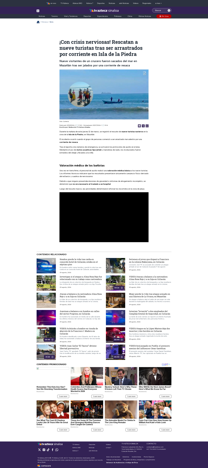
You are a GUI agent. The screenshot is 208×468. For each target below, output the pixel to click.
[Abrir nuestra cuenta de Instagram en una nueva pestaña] (43, 449)
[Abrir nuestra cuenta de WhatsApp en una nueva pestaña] (56, 449)
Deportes (101, 3)
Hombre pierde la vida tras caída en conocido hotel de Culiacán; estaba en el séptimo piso (79, 262)
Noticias (112, 3)
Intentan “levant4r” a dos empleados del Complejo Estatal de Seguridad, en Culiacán (149, 312)
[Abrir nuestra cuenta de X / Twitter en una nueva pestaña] (39, 449)
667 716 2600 (151, 449)
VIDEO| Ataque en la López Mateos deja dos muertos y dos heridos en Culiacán (149, 329)
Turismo (54, 16)
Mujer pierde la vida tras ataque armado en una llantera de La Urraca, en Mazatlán (149, 295)
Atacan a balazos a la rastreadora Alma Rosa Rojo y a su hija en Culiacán (81, 295)
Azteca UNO (77, 3)
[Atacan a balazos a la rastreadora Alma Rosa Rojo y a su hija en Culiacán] (46, 300)
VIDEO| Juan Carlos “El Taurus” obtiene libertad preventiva (78, 347)
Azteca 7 (89, 3)
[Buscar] (169, 10)
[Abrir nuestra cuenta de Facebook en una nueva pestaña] (52, 449)
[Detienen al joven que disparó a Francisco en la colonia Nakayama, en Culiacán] (115, 265)
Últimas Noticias (145, 16)
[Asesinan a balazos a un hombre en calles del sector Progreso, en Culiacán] (46, 317)
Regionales (147, 3)
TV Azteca (65, 3)
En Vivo (165, 16)
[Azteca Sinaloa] (104, 11)
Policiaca (117, 16)
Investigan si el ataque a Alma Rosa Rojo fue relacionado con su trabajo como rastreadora (81, 278)
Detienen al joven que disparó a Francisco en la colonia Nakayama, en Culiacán (149, 260)
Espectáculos (102, 16)
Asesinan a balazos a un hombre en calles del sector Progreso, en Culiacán (79, 312)
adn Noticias (124, 3)
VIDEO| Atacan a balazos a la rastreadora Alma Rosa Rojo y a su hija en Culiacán (148, 278)
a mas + (158, 3)
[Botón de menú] (38, 10)
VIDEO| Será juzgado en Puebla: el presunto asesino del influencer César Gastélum (149, 347)
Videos (135, 3)
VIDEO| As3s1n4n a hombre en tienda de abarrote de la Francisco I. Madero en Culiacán (79, 331)
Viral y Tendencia (70, 16)
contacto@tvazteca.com (154, 447)
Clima (130, 16)
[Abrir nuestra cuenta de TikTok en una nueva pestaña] (48, 449)
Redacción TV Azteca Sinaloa (79, 127)
